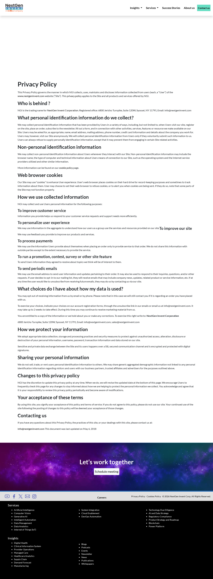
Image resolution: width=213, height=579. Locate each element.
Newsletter (86, 554)
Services (151, 8)
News (84, 557)
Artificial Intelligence (24, 510)
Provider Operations (24, 549)
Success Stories (171, 8)
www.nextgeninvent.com (31, 95)
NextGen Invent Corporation (62, 110)
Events (84, 550)
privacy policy (74, 95)
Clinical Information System (27, 546)
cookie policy (66, 167)
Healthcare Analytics (24, 556)
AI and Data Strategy (159, 513)
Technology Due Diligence (161, 510)
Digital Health (21, 543)
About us (189, 8)
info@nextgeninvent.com (31, 428)
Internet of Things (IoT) (25, 529)
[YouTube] (7, 495)
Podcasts (85, 547)
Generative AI (20, 516)
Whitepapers (87, 563)
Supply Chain (20, 559)
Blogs (84, 544)
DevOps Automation (91, 516)
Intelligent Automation (25, 519)
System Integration (90, 510)
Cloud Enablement (90, 513)
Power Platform (156, 526)
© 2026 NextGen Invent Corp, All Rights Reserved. (186, 496)
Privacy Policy (138, 496)
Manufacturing (21, 565)
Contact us (204, 7)
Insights (135, 8)
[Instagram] (34, 496)
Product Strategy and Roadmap (164, 519)
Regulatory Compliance (160, 516)
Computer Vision (22, 513)
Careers (101, 497)
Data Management (23, 523)
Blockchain (154, 523)
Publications (87, 560)
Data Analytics (21, 526)
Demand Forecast (22, 562)
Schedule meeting (106, 471)
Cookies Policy (154, 496)
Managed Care (21, 552)
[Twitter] (21, 496)
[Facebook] (14, 496)
